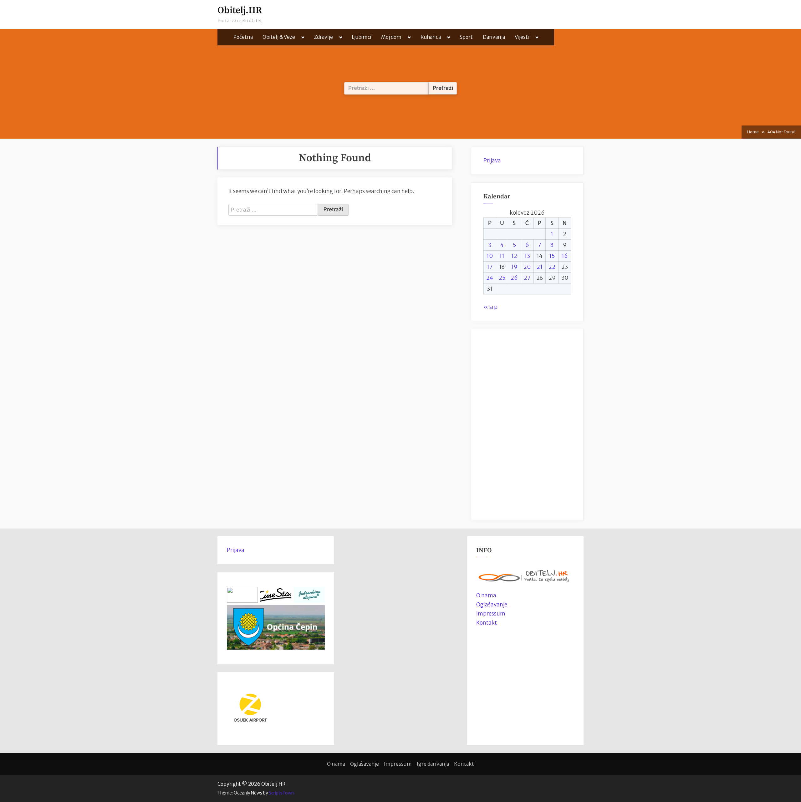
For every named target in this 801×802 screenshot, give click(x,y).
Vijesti (522, 37)
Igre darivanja (433, 764)
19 (514, 266)
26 (514, 277)
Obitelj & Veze (279, 37)
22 (551, 266)
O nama (336, 764)
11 (501, 256)
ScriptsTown (281, 793)
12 (514, 256)
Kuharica (431, 37)
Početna (243, 37)
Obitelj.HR (239, 10)
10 (490, 256)
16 (565, 256)
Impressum (490, 613)
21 (540, 266)
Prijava (492, 160)
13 (527, 256)
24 (489, 277)
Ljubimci (361, 37)
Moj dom (391, 37)
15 (552, 256)
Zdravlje (323, 37)
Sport (466, 37)
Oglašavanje (491, 604)
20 (527, 266)
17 (490, 266)
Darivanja (494, 37)
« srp (490, 307)
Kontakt (486, 622)
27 (527, 277)
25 (502, 277)
